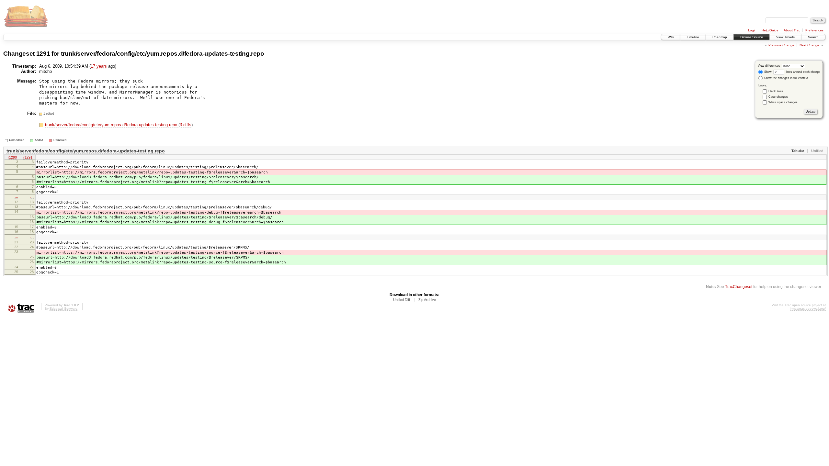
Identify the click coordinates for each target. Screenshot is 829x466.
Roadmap (719, 37)
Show (767, 71)
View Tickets (785, 37)
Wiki (671, 37)
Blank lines (775, 91)
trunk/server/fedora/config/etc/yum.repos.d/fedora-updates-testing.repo (162, 53)
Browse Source (751, 37)
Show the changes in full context (785, 78)
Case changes (778, 96)
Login (752, 30)
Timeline (693, 37)
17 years (99, 66)
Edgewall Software (63, 308)
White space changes (783, 102)
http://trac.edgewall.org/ (808, 308)
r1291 (27, 157)
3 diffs (185, 124)
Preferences (814, 30)
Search (813, 37)
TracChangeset (738, 286)
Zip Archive (427, 300)
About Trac (792, 30)
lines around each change (802, 71)
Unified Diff (401, 300)
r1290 (12, 157)
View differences (769, 65)
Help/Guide (770, 30)
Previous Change (781, 45)
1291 (43, 53)
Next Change (809, 45)
